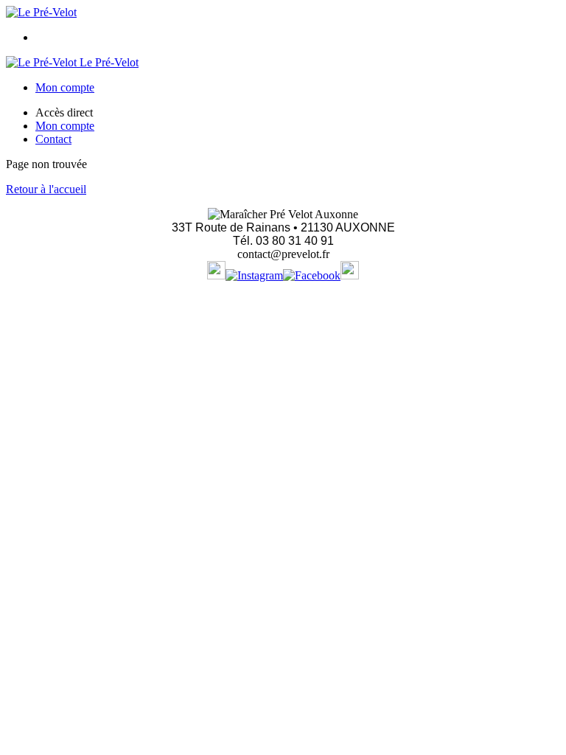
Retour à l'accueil (46, 189)
